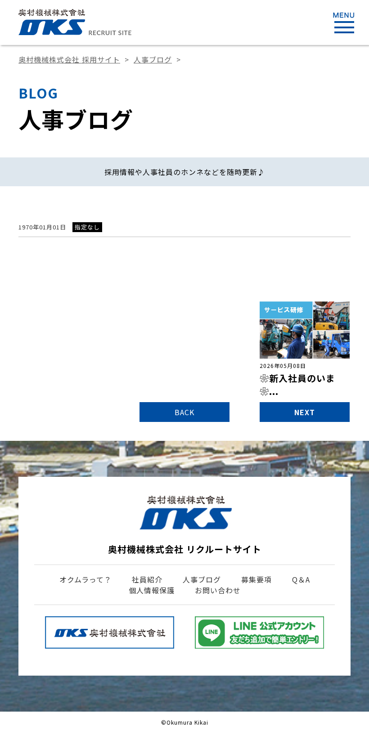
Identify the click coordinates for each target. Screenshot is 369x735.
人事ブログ (153, 59)
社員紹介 (147, 579)
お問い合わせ (218, 590)
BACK (184, 412)
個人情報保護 (152, 590)
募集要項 (256, 579)
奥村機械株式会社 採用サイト (69, 59)
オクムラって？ (85, 579)
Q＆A (301, 579)
